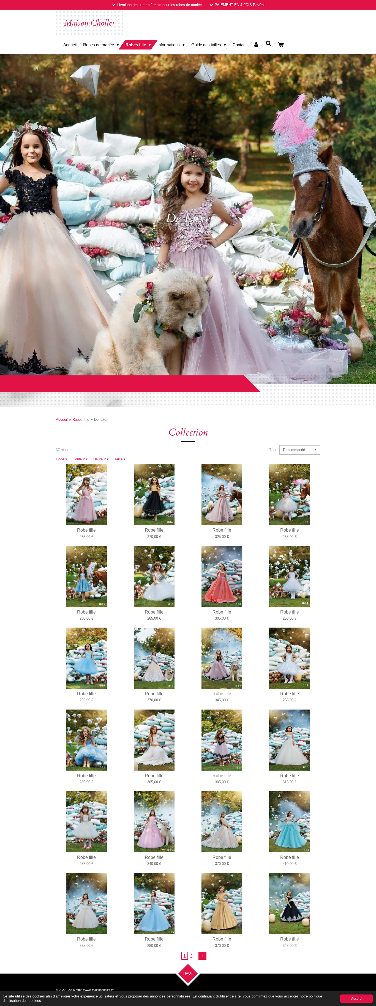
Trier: (273, 450)
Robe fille (86, 530)
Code (61, 459)
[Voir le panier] (281, 45)
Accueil (62, 419)
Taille (120, 459)
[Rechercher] (268, 43)
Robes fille (80, 419)
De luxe (100, 419)
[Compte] (256, 45)
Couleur (80, 459)
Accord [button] (356, 998)
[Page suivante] (202, 956)
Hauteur (101, 459)
